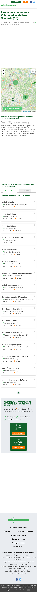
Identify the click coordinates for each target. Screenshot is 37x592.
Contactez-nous (18, 547)
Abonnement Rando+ (18, 535)
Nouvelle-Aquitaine (23, 22)
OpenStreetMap (26, 111)
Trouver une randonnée (18, 528)
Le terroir (25, 191)
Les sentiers (10, 191)
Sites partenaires (18, 543)
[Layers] (33, 71)
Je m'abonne (18, 433)
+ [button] (3, 70)
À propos (16, 2)
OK (29, 590)
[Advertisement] (18, 47)
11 (15, 82)
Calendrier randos (18, 539)
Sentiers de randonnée (10, 22)
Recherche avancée (13, 109)
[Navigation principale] (34, 6)
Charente (32, 22)
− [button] (3, 73)
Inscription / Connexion (25, 531)
